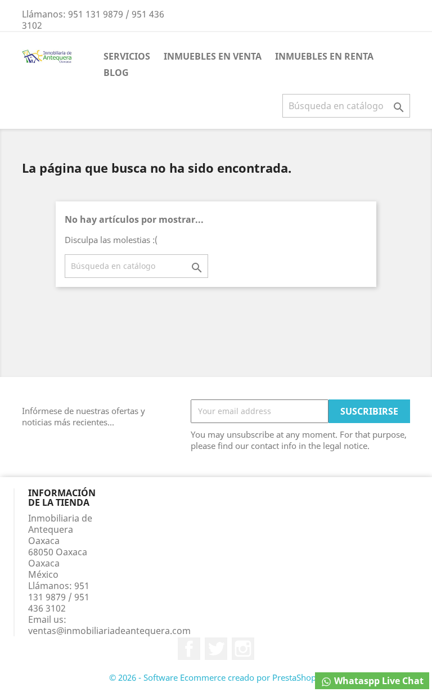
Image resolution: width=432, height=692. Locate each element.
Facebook (189, 648)
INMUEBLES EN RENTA (324, 56)
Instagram (243, 648)
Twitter (216, 648)
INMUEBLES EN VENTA (213, 56)
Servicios (127, 56)
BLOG (116, 72)
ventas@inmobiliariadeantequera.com (109, 630)
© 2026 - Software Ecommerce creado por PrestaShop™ (216, 677)
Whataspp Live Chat (378, 681)
